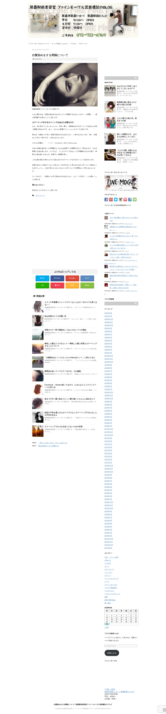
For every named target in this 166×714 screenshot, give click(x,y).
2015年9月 (108, 511)
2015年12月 (108, 502)
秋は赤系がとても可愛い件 (55, 316)
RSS (73, 285)
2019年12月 (108, 356)
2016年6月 (108, 484)
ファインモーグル (130, 260)
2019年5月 (108, 377)
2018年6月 (108, 411)
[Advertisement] (51, 217)
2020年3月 (108, 347)
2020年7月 (108, 334)
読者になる (111, 653)
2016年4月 (108, 490)
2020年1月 (108, 353)
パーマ (127, 251)
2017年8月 (108, 441)
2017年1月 (108, 462)
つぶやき (127, 233)
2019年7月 (108, 371)
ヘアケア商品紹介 (110, 588)
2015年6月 (108, 520)
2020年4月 (108, 343)
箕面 (106, 597)
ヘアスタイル (109, 591)
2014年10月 (108, 545)
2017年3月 (108, 456)
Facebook (58, 278)
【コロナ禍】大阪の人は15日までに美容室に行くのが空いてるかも (127, 152)
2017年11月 (108, 432)
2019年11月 (108, 359)
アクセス (73, 44)
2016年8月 (108, 478)
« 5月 (106, 627)
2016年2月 (108, 496)
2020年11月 (108, 322)
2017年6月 (108, 447)
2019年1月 (108, 389)
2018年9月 (108, 401)
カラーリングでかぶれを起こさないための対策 (64, 426)
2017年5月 (108, 450)
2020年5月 (108, 340)
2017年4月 (108, 453)
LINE (42, 285)
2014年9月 (108, 548)
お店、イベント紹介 (111, 557)
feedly (88, 285)
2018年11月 (108, 395)
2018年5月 (108, 414)
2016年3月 (108, 493)
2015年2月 (108, 533)
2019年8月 (108, 368)
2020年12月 (108, 319)
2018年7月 (108, 408)
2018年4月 (108, 417)
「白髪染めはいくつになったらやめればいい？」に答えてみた (70, 357)
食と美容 (107, 603)
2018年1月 (108, 426)
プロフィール (83, 44)
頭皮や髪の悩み (110, 600)
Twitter (43, 278)
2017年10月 (108, 435)
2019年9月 (108, 365)
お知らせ (107, 560)
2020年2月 (108, 350)
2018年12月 (108, 392)
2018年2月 (108, 423)
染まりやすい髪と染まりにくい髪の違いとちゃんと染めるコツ (70, 399)
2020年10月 (108, 325)
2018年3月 (108, 420)
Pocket (58, 285)
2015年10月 (108, 508)
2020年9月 (108, 328)
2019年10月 (108, 362)
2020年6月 (108, 337)
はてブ (87, 278)
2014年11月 (108, 542)
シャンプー (108, 572)
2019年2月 (108, 386)
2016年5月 (108, 487)
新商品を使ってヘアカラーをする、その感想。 (64, 371)
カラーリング (40, 195)
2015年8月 (108, 514)
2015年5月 (108, 523)
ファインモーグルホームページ (39, 44)
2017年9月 (108, 438)
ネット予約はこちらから (60, 44)
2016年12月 (108, 465)
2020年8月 (108, 331)
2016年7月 (108, 481)
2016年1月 (108, 499)
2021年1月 (108, 316)
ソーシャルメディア (111, 578)
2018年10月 (108, 398)
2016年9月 (108, 475)
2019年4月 (108, 380)
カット (133, 242)
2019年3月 (108, 383)
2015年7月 (108, 517)
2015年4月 (108, 526)
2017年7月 (108, 444)
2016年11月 (108, 469)
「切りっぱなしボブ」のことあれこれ (52, 443)
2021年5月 (108, 313)
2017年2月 (108, 459)
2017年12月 (108, 429)
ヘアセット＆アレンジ (112, 594)
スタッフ (107, 575)
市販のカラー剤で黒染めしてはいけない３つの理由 (65, 330)
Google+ (73, 278)
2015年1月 (108, 536)
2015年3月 (108, 530)
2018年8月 (108, 404)
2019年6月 (108, 374)
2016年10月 (108, 472)
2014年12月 (108, 539)
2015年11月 (108, 505)
